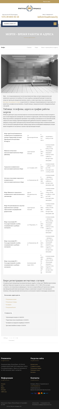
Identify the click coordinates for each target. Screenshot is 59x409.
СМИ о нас (4, 391)
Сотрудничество (45, 403)
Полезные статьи (35, 370)
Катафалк (8, 304)
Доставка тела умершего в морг (11, 102)
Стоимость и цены (35, 366)
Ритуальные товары (11, 302)
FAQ (2, 386)
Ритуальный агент (11, 307)
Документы (35, 403)
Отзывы (3, 384)
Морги (2, 387)
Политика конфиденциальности (41, 404)
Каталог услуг (34, 364)
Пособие (3, 389)
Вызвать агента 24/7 (10, 23)
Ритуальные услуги (11, 299)
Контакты (33, 372)
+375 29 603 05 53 (10, 16)
